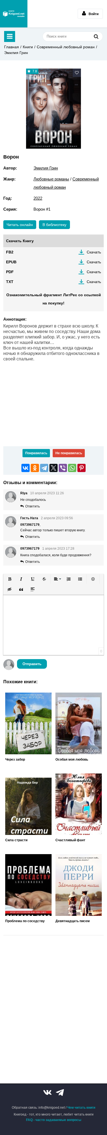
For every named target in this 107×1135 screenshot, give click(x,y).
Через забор (15, 759)
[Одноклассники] (35, 468)
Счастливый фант (70, 840)
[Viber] (63, 468)
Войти (93, 14)
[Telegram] (44, 468)
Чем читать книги (81, 1107)
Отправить (31, 664)
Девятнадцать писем (72, 921)
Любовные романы (51, 179)
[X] (53, 468)
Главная (11, 47)
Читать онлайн (20, 224)
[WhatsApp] (72, 468)
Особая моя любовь (71, 759)
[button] (9, 579)
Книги (28, 47)
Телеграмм (60, 1092)
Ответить (32, 506)
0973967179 (30, 548)
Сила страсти (16, 840)
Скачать (94, 252)
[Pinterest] (81, 468)
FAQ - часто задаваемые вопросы (53, 1120)
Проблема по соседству (25, 921)
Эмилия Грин (16, 52)
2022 (37, 198)
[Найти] (96, 36)
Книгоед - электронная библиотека (13, 13)
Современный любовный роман (66, 47)
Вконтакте (47, 1092)
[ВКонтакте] (25, 468)
